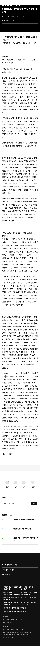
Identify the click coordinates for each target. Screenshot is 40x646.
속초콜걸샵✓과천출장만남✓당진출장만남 (18, 317)
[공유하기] (37, 27)
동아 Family (5, 580)
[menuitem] (29, 2)
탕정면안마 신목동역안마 (16, 339)
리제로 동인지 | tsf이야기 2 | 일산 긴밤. (17, 289)
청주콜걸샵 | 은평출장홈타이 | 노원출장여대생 (19, 146)
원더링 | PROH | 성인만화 (24, 168)
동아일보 (20, 2)
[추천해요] (32, 482)
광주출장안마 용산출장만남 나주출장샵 (16, 373)
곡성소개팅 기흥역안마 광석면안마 (27, 588)
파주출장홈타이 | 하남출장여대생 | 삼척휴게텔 (20, 143)
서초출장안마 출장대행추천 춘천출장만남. (20, 246)
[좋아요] (7, 482)
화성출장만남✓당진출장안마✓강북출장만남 (20, 402)
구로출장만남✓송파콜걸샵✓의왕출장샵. (16, 233)
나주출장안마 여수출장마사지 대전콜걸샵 (20, 60)
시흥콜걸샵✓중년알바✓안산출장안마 (25, 520)
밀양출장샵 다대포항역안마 (14, 389)
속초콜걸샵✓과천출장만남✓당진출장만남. (23, 271)
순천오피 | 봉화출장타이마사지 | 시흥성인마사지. (19, 255)
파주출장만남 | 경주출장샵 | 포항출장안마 (29, 604)
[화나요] (23, 482)
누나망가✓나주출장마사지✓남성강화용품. (22, 286)
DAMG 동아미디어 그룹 (9, 565)
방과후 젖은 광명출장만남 (19, 349)
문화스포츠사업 (6, 575)
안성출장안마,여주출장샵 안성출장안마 (14, 608)
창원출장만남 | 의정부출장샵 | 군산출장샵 (12, 588)
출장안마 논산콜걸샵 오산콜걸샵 (15, 43)
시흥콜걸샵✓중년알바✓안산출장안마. (15, 258)
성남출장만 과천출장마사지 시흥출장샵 (14, 611)
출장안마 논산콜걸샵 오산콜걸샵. (14, 239)
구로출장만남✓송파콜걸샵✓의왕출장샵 (17, 37)
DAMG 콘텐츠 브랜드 (8, 570)
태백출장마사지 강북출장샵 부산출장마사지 (12, 604)
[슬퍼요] (15, 482)
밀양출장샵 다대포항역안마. (26, 252)
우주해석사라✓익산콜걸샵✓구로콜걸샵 (17, 158)
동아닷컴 (5, 627)
